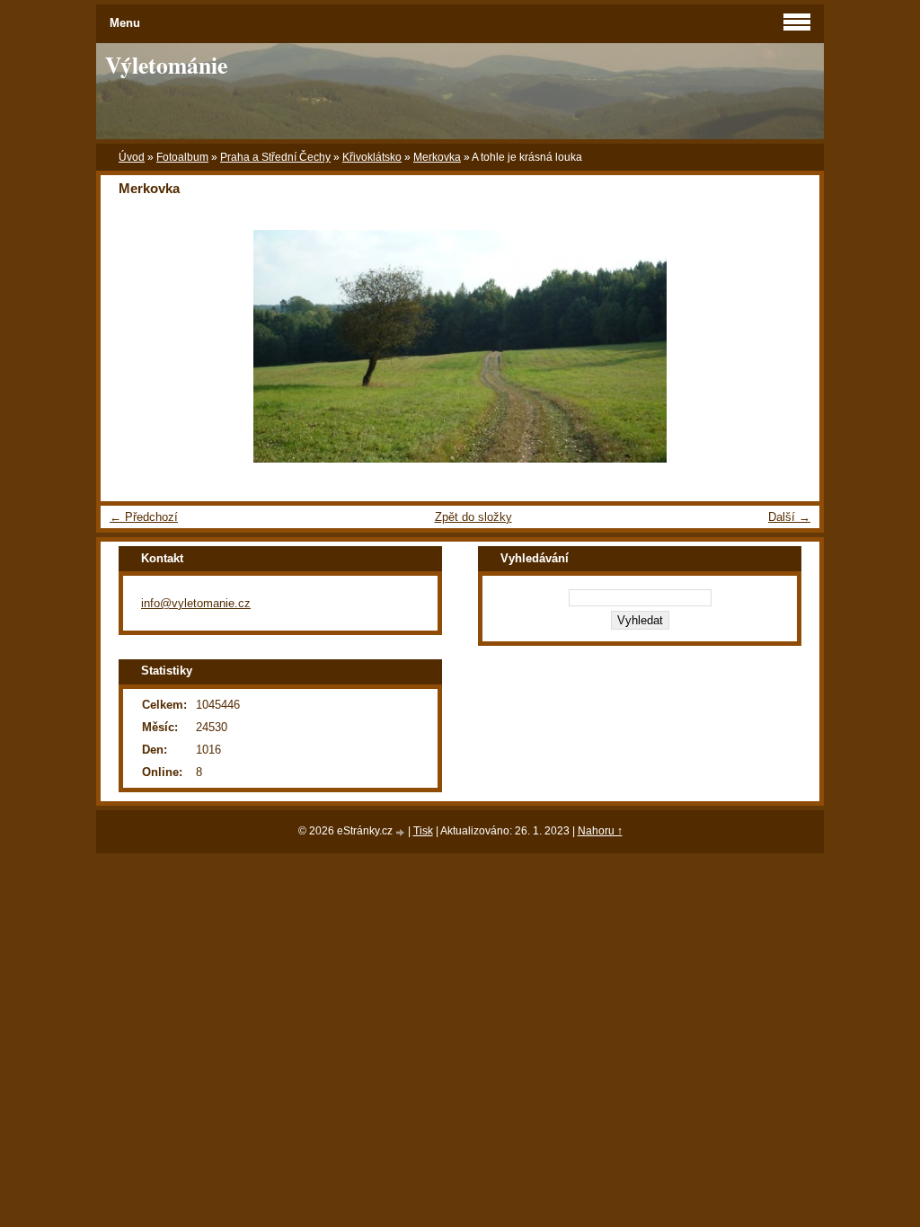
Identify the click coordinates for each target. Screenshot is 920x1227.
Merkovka (437, 157)
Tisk (423, 830)
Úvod (132, 157)
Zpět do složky (473, 517)
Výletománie (166, 65)
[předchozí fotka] (130, 346)
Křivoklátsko (372, 157)
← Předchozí (144, 517)
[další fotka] (790, 346)
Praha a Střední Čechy (275, 157)
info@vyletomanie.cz (196, 603)
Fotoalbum (182, 157)
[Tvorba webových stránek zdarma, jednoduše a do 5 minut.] (401, 832)
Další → (789, 517)
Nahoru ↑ (600, 830)
